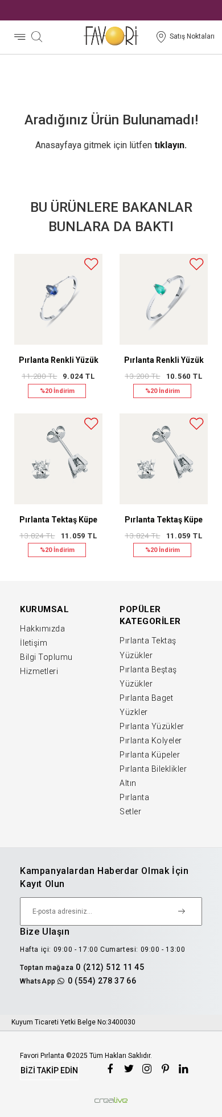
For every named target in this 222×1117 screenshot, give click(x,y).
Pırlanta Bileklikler (153, 768)
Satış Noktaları (192, 36)
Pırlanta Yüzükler (152, 726)
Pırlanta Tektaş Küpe (58, 519)
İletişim (33, 642)
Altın (128, 783)
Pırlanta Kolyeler (151, 740)
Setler (130, 811)
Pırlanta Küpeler (150, 754)
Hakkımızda (42, 628)
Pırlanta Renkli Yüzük (58, 360)
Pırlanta (134, 797)
